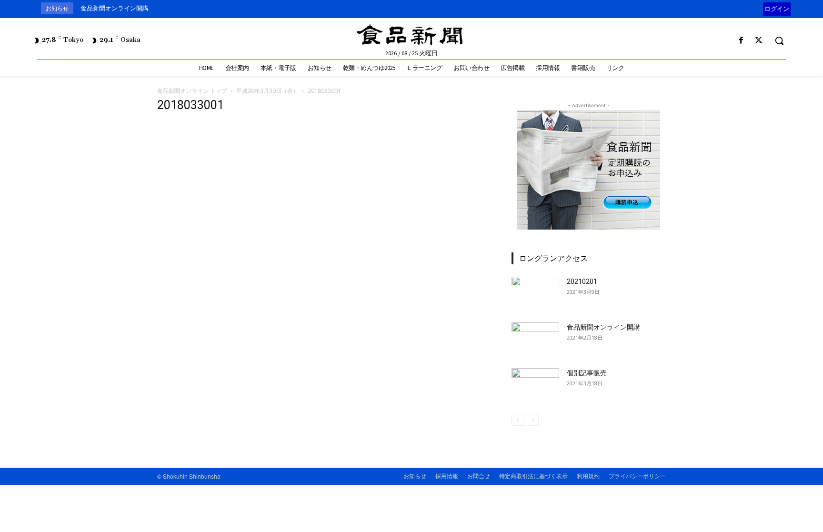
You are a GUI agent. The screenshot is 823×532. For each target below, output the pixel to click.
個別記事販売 (587, 373)
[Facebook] (741, 40)
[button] (779, 40)
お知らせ (414, 476)
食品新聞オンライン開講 (114, 8)
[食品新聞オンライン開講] (535, 339)
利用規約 (588, 476)
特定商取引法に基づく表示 (533, 476)
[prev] (761, 8)
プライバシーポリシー (637, 476)
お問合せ (478, 476)
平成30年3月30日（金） (267, 91)
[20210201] (535, 293)
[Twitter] (759, 40)
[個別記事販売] (535, 385)
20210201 (582, 281)
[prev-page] (517, 420)
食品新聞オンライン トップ (192, 91)
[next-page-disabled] (533, 420)
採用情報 (446, 476)
